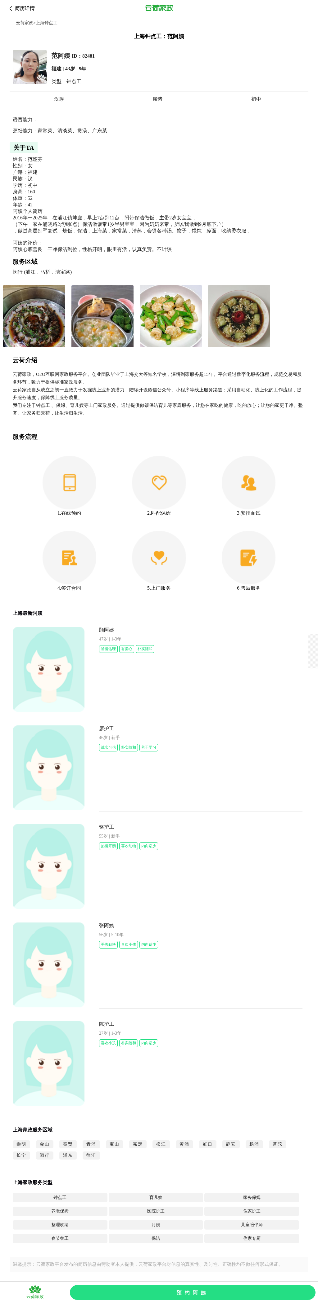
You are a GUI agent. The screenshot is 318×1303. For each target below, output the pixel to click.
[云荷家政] (159, 8)
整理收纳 (60, 1224)
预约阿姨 (193, 1292)
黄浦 (184, 1144)
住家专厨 (252, 1238)
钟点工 (59, 1197)
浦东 (68, 1155)
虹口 (208, 1144)
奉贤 (68, 1144)
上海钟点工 (46, 22)
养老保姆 (60, 1211)
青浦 (91, 1144)
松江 (161, 1144)
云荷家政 (24, 22)
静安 (231, 1144)
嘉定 (138, 1144)
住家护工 (252, 1211)
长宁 (21, 1155)
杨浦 (254, 1144)
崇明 (21, 1144)
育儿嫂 (155, 1197)
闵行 (45, 1155)
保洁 (156, 1238)
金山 (45, 1144)
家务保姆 (252, 1197)
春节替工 (60, 1238)
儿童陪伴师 (252, 1224)
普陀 (278, 1144)
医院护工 (156, 1211)
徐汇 (91, 1155)
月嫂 (156, 1224)
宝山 (115, 1144)
